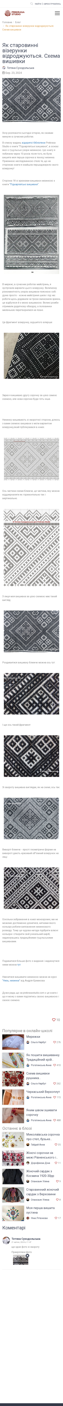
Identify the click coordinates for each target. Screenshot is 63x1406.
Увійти (38, 4)
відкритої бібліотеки (33, 142)
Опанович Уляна (40, 1181)
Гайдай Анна (38, 1144)
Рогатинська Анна (41, 1065)
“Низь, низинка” (11, 980)
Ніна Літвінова (39, 1218)
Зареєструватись (52, 4)
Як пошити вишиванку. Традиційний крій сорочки (43, 1059)
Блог (18, 22)
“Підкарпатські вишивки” (24, 184)
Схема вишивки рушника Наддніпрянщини (39, 1078)
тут (19, 964)
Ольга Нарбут (38, 1042)
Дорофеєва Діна (40, 1163)
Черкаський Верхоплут (43, 1092)
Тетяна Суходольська (20, 67)
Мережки (33, 1037)
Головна (7, 22)
